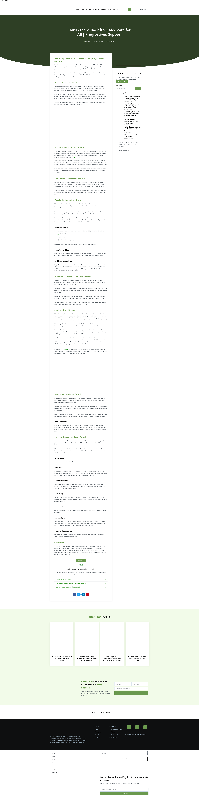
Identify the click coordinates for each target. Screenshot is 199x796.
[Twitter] (137, 727)
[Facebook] (129, 727)
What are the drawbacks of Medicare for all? (69, 587)
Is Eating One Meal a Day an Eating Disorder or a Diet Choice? (137, 658)
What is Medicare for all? (63, 580)
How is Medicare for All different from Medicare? (71, 583)
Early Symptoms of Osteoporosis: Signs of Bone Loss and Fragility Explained (112, 658)
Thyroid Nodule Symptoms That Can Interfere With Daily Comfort (61, 658)
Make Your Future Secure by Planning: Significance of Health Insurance (132, 106)
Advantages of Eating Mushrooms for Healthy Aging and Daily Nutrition (87, 658)
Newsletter (119, 85)
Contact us (121, 81)
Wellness (103, 9)
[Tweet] (128, 150)
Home (77, 9)
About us (115, 9)
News (82, 9)
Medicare (88, 9)
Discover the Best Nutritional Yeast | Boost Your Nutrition (131, 121)
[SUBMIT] (138, 88)
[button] (81, 580)
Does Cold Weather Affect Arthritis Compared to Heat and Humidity (132, 98)
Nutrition (96, 9)
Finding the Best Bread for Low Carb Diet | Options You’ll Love (132, 129)
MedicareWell (4, 1)
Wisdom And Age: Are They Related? (131, 136)
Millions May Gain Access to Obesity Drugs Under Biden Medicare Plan (132, 113)
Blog (109, 9)
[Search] (147, 753)
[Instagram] (145, 727)
